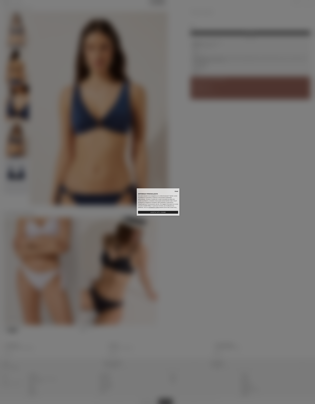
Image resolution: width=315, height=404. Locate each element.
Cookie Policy (147, 206)
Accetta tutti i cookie (158, 212)
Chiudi (176, 191)
